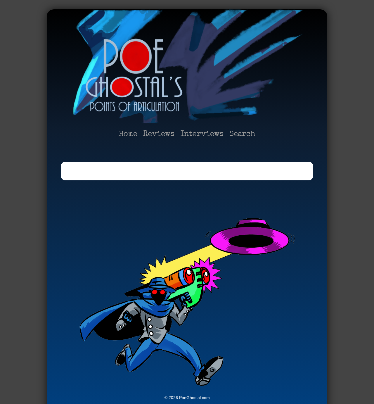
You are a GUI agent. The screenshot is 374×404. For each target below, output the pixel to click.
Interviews (202, 134)
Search (242, 134)
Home (128, 134)
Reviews (158, 134)
